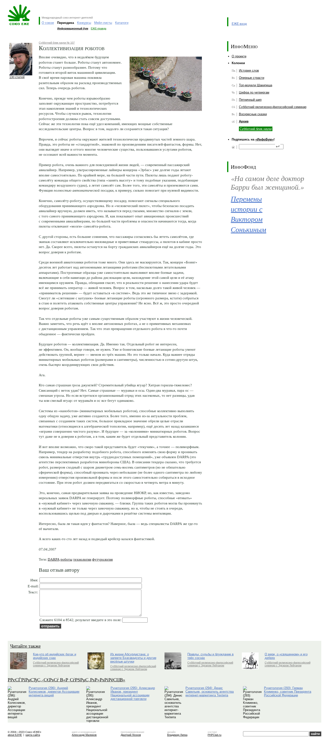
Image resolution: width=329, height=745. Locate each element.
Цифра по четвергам (254, 92)
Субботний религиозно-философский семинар (272, 107)
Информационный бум (72, 28)
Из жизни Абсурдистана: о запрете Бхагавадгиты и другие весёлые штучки (133, 657)
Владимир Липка (177, 734)
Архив (244, 121)
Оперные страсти (251, 78)
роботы (66, 559)
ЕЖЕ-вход (239, 24)
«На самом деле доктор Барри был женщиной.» (267, 182)
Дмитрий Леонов (131, 734)
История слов (249, 70)
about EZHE (15, 734)
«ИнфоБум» (264, 139)
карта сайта (33, 734)
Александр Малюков (84, 734)
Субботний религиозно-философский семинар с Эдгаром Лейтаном (56, 664)
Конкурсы (84, 23)
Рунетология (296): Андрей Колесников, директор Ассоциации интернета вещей (54, 691)
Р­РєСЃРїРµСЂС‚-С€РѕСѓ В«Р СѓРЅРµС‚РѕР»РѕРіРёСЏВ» (66, 679)
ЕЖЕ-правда (98, 28)
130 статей (17, 77)
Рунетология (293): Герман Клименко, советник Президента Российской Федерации (287, 691)
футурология (102, 559)
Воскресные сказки (253, 114)
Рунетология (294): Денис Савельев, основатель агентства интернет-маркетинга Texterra (209, 691)
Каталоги (121, 23)
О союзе (48, 23)
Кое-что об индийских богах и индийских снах (54, 656)
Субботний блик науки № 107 (57, 42)
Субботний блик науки (256, 129)
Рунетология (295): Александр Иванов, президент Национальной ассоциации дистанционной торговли (133, 693)
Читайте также (25, 646)
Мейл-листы (103, 23)
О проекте (239, 56)
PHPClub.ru (214, 734)
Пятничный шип (250, 99)
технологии (82, 559)
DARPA (53, 559)
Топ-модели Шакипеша (255, 85)
